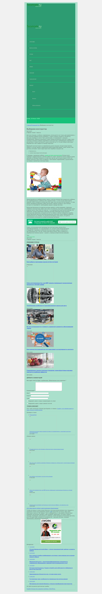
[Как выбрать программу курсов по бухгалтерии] (40, 259)
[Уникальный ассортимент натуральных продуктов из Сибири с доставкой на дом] (37, 503)
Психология (32, 79)
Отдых (31, 54)
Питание (31, 72)
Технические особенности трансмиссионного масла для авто (47, 305)
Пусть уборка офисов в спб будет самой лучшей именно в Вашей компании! (42, 508)
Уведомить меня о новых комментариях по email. (42, 401)
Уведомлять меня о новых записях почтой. (40, 403)
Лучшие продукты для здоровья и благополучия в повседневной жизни (46, 449)
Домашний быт (36, 125)
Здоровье (32, 41)
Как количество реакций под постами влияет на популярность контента (50, 349)
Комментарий (31, 390)
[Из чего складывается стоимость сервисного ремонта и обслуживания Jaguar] (40, 324)
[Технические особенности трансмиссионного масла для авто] (40, 303)
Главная (29, 125)
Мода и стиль (33, 47)
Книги (33, 91)
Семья (31, 66)
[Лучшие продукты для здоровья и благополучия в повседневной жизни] (37, 448)
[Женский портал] (34, 6)
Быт (30, 60)
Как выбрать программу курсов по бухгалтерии (42, 262)
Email (28, 395)
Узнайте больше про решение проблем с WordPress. (41, 588)
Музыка (34, 98)
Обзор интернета (36, 105)
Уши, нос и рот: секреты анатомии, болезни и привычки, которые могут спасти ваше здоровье (52, 462)
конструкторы (31, 236)
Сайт (28, 398)
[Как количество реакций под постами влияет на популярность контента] (40, 346)
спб (51, 511)
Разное (31, 85)
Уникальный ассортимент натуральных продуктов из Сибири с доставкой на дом (48, 505)
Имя (28, 393)
